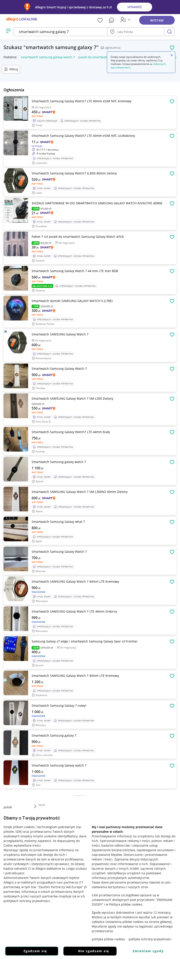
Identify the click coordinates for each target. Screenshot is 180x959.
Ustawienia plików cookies (124, 922)
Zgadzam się (35, 951)
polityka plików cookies (108, 939)
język (42, 804)
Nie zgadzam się (93, 951)
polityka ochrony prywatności (150, 939)
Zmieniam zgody (148, 951)
